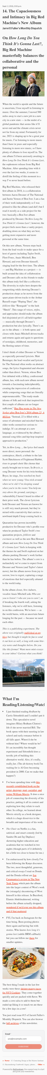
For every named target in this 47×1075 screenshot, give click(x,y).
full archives (12, 1023)
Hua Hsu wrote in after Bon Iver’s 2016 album (23, 412)
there (31, 938)
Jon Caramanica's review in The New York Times (23, 879)
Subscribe (23, 1047)
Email (8, 1034)
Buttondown (18, 1069)
